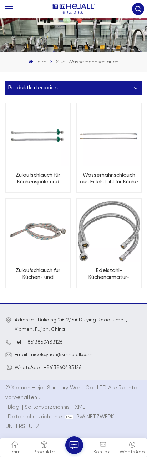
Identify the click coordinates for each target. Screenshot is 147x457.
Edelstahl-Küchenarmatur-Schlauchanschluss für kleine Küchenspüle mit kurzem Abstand (109, 274)
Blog (13, 407)
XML (80, 407)
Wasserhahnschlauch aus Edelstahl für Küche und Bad (109, 178)
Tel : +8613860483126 (38, 342)
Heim (40, 61)
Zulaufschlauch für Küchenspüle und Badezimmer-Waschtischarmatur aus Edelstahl (38, 178)
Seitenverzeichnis (48, 407)
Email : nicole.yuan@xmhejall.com (53, 354)
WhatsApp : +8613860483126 (48, 367)
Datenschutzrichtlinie (35, 416)
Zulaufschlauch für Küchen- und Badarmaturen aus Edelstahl (38, 274)
